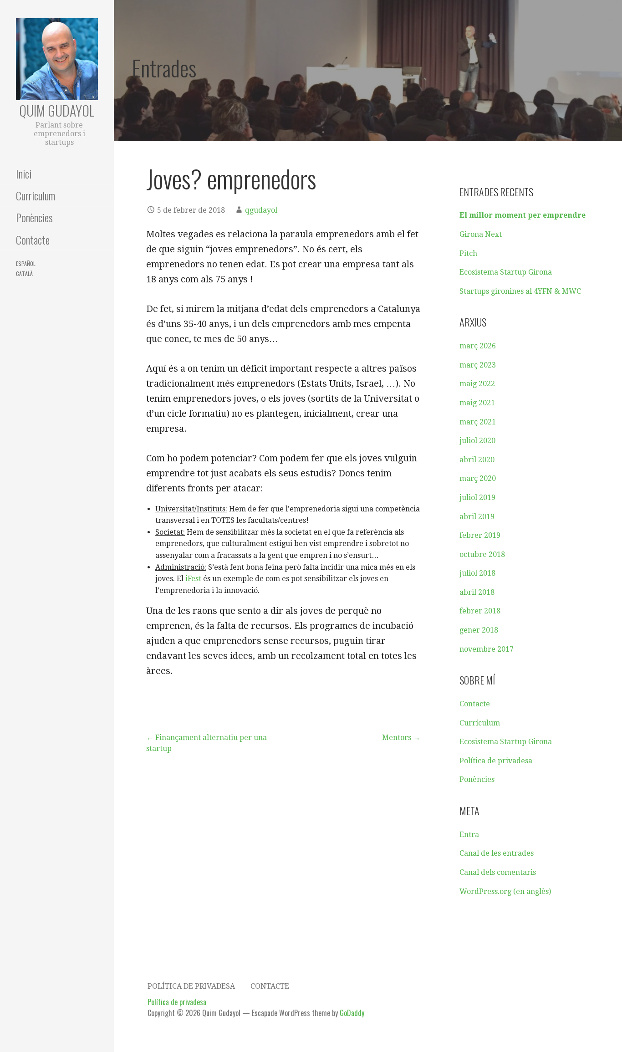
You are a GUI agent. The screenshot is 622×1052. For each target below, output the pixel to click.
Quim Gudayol (57, 110)
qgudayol (261, 210)
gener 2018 (478, 630)
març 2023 (477, 365)
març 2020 (477, 478)
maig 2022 (477, 383)
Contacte (33, 239)
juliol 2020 (477, 440)
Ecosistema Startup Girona (505, 272)
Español (26, 263)
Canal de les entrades (496, 853)
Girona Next (480, 234)
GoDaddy (352, 1012)
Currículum (35, 195)
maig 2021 (477, 402)
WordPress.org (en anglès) (505, 891)
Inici (23, 173)
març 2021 (477, 422)
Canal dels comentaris (497, 872)
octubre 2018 (482, 554)
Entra (469, 834)
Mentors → (401, 737)
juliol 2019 (477, 497)
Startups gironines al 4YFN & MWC (520, 291)
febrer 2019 (479, 535)
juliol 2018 (477, 573)
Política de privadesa (495, 760)
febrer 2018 (479, 611)
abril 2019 (477, 516)
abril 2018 (477, 592)
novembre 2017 (486, 649)
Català (24, 273)
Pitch (468, 253)
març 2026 (477, 346)
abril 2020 (477, 459)
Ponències (34, 217)
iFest (193, 578)
